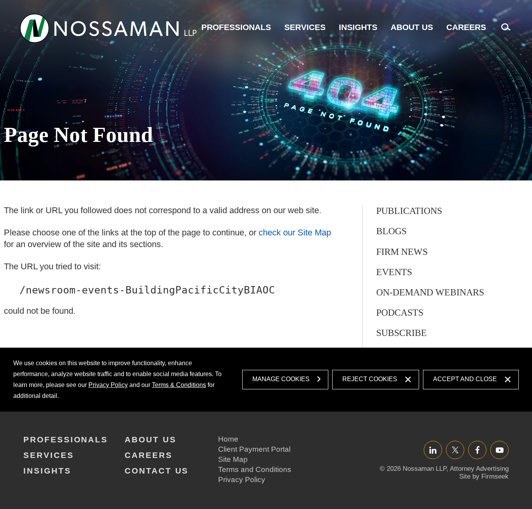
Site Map (233, 459)
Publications (409, 211)
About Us (412, 27)
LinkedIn (433, 450)
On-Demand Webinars (430, 292)
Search (504, 31)
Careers (466, 27)
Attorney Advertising (479, 468)
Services (305, 27)
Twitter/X (455, 450)
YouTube (499, 450)
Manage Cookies (281, 379)
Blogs (391, 231)
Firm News (402, 252)
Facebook (477, 450)
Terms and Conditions (254, 469)
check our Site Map (295, 232)
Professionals (236, 27)
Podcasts (399, 313)
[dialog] (266, 380)
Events (394, 272)
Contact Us (156, 470)
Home (228, 439)
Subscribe (401, 333)
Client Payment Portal (254, 449)
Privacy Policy (108, 385)
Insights (358, 27)
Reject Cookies (369, 379)
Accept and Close (465, 379)
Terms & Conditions (179, 385)
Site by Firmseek (484, 476)
